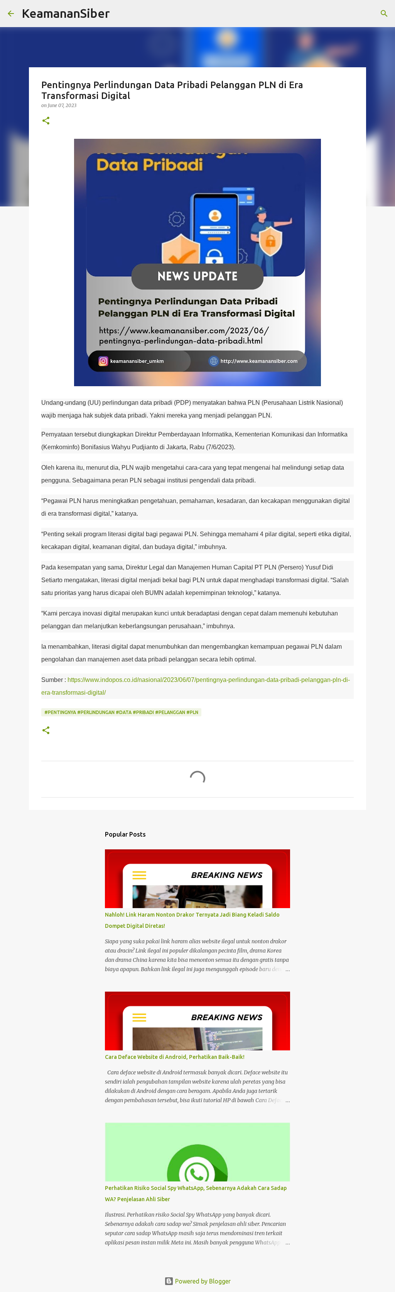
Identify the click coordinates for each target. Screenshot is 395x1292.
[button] (46, 121)
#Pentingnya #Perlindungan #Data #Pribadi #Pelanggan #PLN (121, 712)
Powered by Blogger (202, 1281)
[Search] (120, 13)
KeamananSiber (66, 13)
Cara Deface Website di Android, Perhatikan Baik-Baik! (175, 1057)
